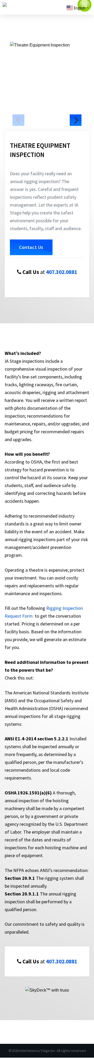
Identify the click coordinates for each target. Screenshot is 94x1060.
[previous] (18, 120)
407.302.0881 (61, 272)
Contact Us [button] (31, 247)
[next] (75, 120)
